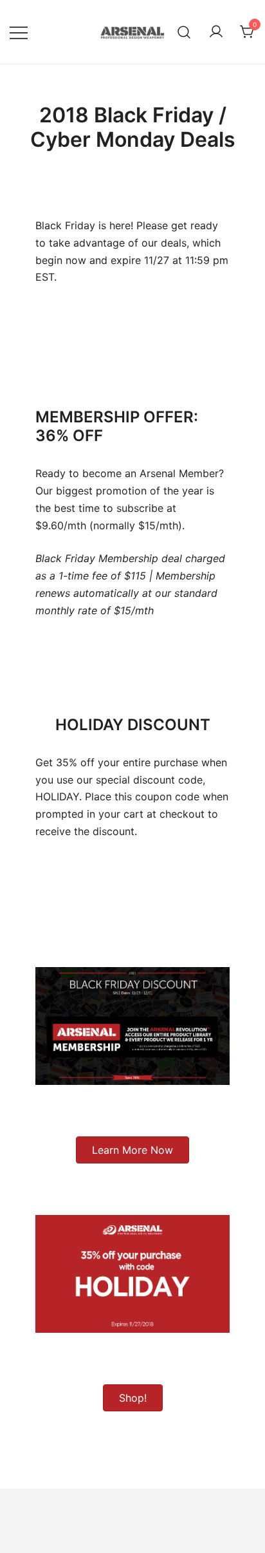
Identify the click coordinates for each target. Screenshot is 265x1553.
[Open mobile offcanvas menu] (19, 32)
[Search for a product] (184, 32)
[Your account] (216, 32)
